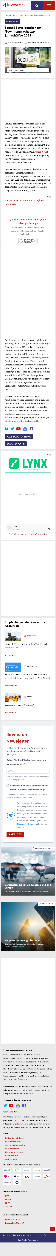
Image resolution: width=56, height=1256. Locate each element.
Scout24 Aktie (16, 443)
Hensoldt (31, 636)
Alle (49, 5)
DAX (7, 1195)
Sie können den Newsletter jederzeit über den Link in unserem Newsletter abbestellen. (27, 796)
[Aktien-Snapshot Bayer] (17, 1170)
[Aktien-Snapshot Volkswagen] (17, 1182)
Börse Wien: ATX (12, 1219)
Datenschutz (48, 1235)
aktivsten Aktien (22, 1123)
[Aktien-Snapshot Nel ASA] (27, 1176)
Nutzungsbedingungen (27, 824)
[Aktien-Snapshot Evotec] (17, 1176)
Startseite (6, 1235)
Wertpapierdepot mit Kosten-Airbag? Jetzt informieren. (25, 202)
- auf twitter (45, 43)
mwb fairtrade (11, 1159)
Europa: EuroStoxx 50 (14, 1222)
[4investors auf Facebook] (31, 428)
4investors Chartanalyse (15, 1145)
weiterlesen (11, 655)
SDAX (7, 1202)
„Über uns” (21, 1079)
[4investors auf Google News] (25, 429)
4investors (8, 15)
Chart (38, 152)
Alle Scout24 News (19, 436)
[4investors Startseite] (14, 5)
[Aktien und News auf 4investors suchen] (37, 5)
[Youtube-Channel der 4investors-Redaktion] (18, 428)
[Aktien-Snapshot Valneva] (7, 1182)
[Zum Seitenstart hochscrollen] (52, 1229)
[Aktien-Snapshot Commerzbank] (37, 1170)
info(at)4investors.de (25, 1093)
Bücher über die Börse (14, 1138)
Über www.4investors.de (21, 1235)
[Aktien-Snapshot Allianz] (7, 1170)
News (44, 152)
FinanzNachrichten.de (14, 1152)
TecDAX (8, 1206)
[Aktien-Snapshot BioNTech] (27, 1170)
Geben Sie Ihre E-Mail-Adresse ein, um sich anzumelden (26, 762)
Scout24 (15, 15)
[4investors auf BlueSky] (6, 428)
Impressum (37, 1235)
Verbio (30, 697)
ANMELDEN (15, 834)
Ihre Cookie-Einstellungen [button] (28, 1240)
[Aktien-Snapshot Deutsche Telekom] (7, 1176)
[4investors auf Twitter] (12, 428)
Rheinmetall (32, 666)
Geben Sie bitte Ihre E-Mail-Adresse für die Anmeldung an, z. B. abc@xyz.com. (28, 778)
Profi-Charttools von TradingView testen (28, 534)
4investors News (12, 1148)
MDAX (8, 1199)
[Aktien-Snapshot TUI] (46, 1176)
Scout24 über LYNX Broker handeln (28, 470)
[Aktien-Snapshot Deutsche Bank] (46, 1170)
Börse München (11, 1155)
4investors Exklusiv (13, 1141)
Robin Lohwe (36, 43)
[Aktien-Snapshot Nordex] (37, 1176)
